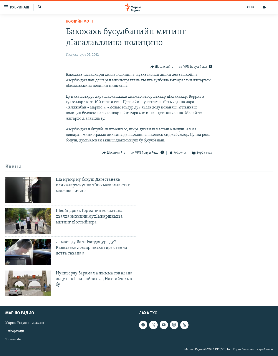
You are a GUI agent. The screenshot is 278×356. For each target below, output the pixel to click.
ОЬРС (251, 7)
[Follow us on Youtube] (164, 325)
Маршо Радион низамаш (24, 323)
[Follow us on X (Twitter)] (153, 325)
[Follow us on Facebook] (143, 325)
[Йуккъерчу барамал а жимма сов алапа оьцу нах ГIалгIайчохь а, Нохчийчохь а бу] (28, 283)
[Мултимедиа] (264, 7)
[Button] (162, 67)
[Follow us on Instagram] (174, 325)
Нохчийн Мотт (79, 22)
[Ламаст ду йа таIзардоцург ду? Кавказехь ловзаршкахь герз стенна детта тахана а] (28, 252)
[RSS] (184, 325)
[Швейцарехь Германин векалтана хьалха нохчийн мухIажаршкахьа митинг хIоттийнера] (28, 221)
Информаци (14, 331)
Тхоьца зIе (13, 339)
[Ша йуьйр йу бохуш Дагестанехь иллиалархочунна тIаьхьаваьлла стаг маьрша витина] (28, 190)
